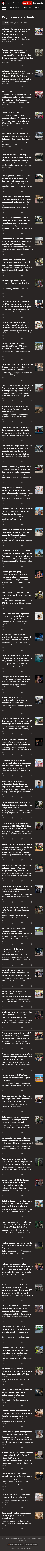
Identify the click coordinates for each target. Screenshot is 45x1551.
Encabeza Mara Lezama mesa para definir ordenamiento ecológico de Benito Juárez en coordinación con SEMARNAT (16, 742)
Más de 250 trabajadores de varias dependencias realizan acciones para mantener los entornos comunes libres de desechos (16, 1336)
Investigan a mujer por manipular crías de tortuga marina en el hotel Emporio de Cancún (16, 574)
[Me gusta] (3, 44)
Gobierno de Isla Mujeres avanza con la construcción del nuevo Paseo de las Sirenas (17, 511)
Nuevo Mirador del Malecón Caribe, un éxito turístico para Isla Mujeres (16, 1077)
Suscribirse (27, 3)
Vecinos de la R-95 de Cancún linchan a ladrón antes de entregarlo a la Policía (16, 1182)
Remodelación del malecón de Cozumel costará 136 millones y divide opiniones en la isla (17, 1413)
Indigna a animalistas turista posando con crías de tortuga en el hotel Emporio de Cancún (17, 679)
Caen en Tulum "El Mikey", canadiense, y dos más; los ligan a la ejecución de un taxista (17, 157)
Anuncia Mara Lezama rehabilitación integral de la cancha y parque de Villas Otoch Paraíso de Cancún (17, 973)
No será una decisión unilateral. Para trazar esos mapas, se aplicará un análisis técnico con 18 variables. (17, 1522)
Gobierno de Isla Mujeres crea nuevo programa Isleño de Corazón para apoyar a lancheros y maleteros (16, 31)
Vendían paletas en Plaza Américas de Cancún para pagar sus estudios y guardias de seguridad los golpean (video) (17, 1476)
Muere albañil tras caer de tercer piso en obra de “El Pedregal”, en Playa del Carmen (17, 1455)
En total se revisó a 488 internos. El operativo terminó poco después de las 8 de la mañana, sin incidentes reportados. (17, 1294)
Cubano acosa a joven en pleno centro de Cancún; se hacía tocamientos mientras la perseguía (16, 1120)
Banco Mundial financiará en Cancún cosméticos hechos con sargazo (16, 595)
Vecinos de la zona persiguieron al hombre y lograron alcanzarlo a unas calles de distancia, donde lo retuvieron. (17, 1189)
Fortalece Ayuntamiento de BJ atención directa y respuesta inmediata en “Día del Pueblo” (16, 1036)
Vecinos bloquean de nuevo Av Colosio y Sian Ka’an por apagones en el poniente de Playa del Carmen (16, 868)
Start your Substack (16, 1545)
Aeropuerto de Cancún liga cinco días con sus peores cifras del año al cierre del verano (17, 367)
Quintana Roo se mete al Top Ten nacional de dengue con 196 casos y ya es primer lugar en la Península (17, 721)
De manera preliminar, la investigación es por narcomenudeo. (17, 143)
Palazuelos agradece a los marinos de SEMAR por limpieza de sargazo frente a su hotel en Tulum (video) (17, 1266)
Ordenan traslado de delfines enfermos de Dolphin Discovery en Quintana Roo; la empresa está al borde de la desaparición (17, 658)
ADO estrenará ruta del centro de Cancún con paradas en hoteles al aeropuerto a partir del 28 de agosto (17, 388)
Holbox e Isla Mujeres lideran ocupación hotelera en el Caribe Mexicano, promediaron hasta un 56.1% (17, 553)
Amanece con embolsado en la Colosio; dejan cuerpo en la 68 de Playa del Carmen (17, 805)
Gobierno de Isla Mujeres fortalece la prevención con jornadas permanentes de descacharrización (15, 1350)
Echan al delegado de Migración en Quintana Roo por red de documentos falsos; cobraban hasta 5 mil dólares (17, 1434)
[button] (3, 7)
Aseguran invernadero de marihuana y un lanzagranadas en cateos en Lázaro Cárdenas (17, 1161)
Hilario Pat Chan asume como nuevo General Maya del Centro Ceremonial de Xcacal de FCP (17, 199)
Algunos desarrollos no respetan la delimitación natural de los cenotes (15, 1399)
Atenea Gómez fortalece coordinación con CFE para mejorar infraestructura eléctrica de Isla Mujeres (14, 346)
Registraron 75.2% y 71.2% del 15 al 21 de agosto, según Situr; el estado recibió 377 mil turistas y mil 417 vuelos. (17, 560)
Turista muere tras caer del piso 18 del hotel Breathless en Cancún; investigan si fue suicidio (17, 1015)
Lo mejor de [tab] (14, 23)
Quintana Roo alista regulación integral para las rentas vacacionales (16, 1515)
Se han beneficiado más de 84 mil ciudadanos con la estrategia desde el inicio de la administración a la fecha (16, 1042)
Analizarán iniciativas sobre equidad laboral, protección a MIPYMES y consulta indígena (16, 304)
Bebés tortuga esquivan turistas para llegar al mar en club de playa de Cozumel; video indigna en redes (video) (17, 532)
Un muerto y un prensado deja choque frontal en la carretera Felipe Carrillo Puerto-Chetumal (17, 1140)
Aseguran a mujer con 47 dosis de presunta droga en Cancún (16, 428)
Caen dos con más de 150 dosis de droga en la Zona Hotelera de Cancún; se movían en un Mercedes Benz (17, 1099)
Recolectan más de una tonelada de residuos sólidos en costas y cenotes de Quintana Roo (17, 241)
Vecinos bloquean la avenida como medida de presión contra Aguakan (15, 916)
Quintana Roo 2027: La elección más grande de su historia (16, 1495)
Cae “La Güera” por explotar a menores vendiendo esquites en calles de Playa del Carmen (17, 616)
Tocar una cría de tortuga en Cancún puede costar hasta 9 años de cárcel (15, 409)
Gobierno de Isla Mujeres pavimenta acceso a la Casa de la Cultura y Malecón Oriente (17, 73)
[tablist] (15, 23)
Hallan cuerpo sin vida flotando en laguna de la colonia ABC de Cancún (17, 1245)
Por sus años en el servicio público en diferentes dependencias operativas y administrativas (16, 122)
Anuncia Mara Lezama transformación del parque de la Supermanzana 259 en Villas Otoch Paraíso (17, 1371)
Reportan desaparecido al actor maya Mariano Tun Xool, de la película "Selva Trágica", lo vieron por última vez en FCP (16, 1224)
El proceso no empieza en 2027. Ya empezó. (15, 1501)
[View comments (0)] (12, 44)
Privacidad (26, 1538)
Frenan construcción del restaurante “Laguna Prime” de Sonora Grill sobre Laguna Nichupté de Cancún (16, 262)
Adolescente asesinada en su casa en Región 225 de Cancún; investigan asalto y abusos (16, 220)
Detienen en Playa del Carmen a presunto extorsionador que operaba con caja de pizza (17, 448)
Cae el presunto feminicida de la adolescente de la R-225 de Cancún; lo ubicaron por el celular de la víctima (17, 178)
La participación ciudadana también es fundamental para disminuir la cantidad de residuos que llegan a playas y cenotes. (16, 248)
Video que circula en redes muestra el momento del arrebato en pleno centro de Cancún (16, 958)
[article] (22, 37)
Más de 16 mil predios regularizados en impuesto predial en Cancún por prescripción (14, 700)
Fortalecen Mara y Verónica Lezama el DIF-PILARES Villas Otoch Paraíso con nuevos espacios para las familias (16, 826)
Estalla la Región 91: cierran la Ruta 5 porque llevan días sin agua (16, 910)
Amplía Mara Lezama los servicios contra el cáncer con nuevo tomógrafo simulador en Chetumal (16, 490)
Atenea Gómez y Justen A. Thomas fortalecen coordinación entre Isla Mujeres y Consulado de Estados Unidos (17, 994)
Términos (33, 1538)
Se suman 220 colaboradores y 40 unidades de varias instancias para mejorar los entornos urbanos (15, 937)
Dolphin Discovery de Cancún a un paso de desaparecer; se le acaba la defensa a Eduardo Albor (17, 1203)
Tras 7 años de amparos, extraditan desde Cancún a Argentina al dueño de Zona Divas (15, 784)
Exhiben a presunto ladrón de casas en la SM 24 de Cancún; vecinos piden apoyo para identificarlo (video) (16, 1308)
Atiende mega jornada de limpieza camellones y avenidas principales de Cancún (17, 931)
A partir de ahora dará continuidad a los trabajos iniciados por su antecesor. (17, 206)
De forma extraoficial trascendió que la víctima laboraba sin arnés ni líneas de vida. (16, 1462)
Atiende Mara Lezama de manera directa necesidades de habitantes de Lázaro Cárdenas (16, 94)
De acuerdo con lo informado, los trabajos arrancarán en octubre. (14, 1420)
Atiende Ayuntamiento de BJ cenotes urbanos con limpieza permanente (16, 283)
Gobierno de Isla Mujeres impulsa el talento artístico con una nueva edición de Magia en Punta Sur (17, 763)
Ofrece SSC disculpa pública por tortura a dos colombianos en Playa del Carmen (17, 889)
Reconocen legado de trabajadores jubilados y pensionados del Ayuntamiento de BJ (17, 115)
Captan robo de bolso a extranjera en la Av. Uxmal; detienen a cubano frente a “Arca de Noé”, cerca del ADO (17, 952)
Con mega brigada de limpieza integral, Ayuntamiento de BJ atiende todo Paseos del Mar (16, 1329)
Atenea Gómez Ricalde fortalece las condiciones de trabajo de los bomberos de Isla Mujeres (17, 847)
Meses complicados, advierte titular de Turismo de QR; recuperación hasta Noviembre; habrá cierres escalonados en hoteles (17, 52)
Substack (13, 1548)
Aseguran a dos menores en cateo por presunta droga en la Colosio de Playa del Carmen (16, 136)
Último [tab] (5, 23)
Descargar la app (31, 1545)
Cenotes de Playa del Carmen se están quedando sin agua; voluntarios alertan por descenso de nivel (17, 1392)
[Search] (41, 23)
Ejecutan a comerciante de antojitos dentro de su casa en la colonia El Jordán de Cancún (17, 637)
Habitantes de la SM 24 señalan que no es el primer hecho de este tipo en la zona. (16, 1315)
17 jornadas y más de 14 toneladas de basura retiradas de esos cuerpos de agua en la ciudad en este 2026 (16, 290)
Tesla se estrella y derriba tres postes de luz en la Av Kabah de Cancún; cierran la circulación (17, 469)
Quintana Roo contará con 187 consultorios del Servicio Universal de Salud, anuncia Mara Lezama (16, 325)
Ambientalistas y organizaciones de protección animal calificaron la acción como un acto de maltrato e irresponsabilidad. (16, 686)
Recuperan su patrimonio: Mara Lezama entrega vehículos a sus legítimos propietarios (17, 1057)
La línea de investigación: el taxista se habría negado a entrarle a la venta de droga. (16, 164)
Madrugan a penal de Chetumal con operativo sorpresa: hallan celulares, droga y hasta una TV (17, 1287)
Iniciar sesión (38, 3)
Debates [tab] (24, 23)
